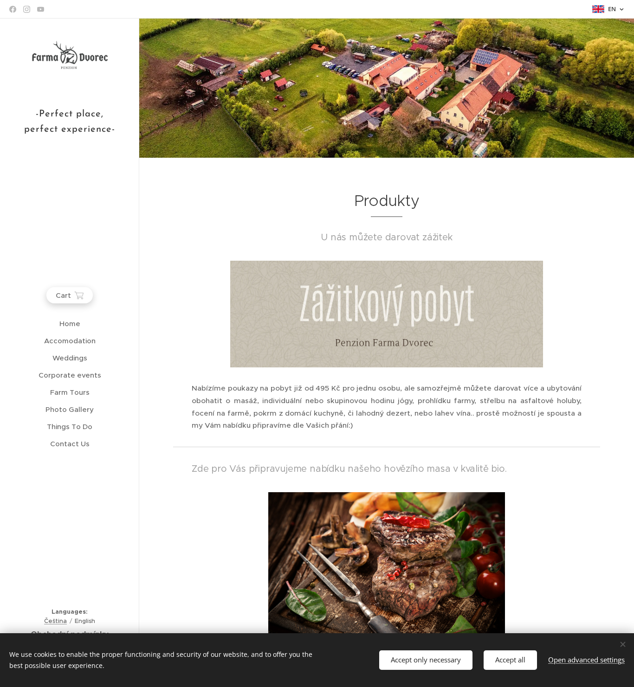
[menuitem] (69, 323)
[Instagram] (26, 9)
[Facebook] (13, 9)
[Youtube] (40, 9)
